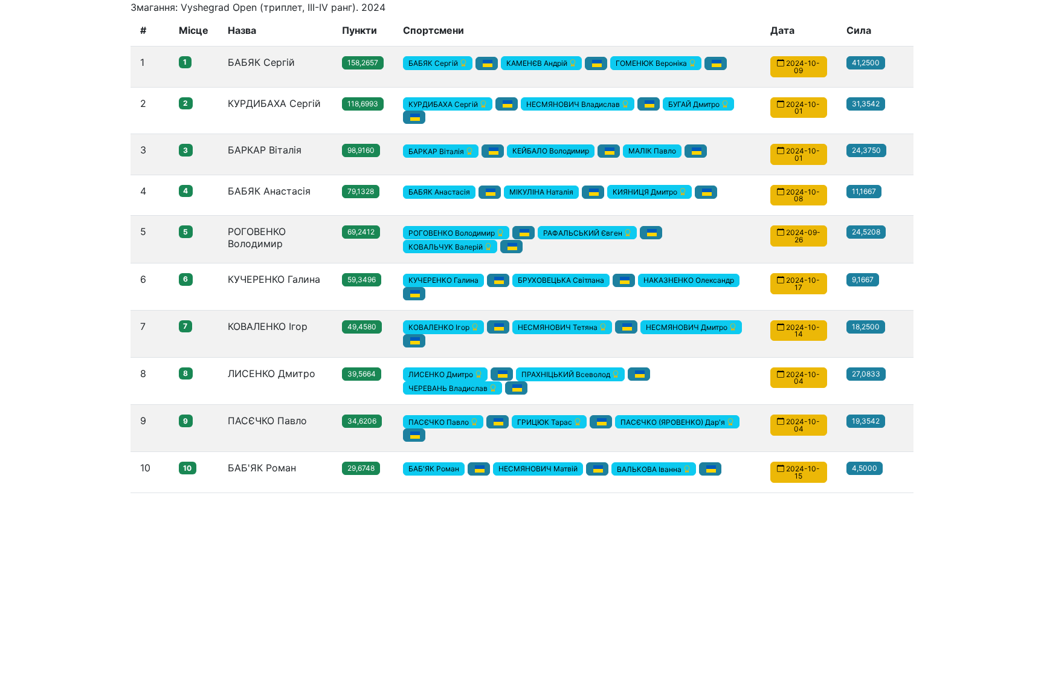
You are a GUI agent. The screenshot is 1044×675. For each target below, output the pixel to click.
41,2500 (866, 62)
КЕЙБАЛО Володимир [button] (550, 150)
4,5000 (864, 468)
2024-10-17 (802, 284)
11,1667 (864, 191)
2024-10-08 (802, 195)
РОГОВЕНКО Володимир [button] (452, 232)
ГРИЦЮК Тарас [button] (545, 421)
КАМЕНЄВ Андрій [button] (537, 63)
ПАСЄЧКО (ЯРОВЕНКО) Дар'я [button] (673, 421)
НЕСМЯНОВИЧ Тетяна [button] (558, 327)
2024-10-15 (802, 472)
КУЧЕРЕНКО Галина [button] (443, 280)
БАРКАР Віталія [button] (437, 150)
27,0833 (866, 373)
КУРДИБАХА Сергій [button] (444, 103)
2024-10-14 (802, 330)
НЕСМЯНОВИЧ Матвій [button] (538, 468)
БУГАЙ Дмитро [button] (694, 103)
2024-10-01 (802, 107)
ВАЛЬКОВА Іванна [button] (650, 468)
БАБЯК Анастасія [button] (439, 191)
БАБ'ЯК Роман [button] (433, 468)
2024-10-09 (802, 67)
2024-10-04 (802, 377)
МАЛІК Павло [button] (652, 150)
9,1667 (863, 279)
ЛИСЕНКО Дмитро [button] (441, 374)
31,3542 (866, 103)
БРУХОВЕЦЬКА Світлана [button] (561, 280)
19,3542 (866, 420)
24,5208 (866, 231)
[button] (486, 63)
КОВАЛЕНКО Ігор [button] (439, 327)
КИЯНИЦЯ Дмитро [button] (646, 191)
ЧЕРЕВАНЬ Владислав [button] (448, 387)
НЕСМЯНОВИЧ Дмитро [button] (687, 327)
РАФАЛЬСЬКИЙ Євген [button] (583, 232)
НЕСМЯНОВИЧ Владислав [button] (574, 103)
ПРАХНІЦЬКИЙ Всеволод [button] (566, 374)
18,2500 (866, 326)
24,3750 (866, 150)
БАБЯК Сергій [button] (434, 63)
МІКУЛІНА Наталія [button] (541, 191)
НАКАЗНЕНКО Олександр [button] (688, 280)
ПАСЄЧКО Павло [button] (439, 421)
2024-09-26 (802, 236)
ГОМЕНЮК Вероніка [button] (652, 63)
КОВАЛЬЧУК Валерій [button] (446, 246)
